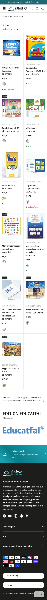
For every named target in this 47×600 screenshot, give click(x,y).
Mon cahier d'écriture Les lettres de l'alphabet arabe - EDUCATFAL (11, 314)
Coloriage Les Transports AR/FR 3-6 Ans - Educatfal (35, 70)
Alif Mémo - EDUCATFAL (31, 130)
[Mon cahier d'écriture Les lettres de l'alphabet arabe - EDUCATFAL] (11, 289)
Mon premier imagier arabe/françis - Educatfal (11, 248)
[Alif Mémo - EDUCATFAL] (35, 108)
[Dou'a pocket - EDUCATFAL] (11, 165)
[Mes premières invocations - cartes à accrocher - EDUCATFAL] (35, 226)
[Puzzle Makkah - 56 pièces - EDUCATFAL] (35, 290)
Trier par (6, 25)
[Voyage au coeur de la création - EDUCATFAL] (11, 48)
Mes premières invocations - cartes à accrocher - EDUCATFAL (35, 251)
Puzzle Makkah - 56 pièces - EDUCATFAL (34, 311)
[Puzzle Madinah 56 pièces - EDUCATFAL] (11, 108)
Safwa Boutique (13, 593)
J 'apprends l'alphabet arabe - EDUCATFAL (33, 188)
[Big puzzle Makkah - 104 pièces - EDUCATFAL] (11, 348)
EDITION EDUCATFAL (16, 16)
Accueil (5, 16)
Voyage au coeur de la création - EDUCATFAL (10, 70)
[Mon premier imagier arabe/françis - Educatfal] (11, 226)
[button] (43, 8)
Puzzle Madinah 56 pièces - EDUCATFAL (11, 129)
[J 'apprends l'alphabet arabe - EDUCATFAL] (35, 165)
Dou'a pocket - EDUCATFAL (8, 187)
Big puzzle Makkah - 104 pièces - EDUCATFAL (11, 371)
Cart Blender (31, 593)
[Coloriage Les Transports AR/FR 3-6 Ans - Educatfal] (35, 48)
